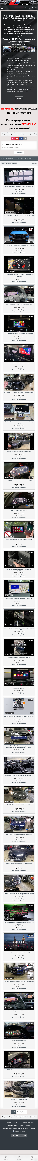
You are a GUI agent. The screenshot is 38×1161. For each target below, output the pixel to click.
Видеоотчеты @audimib (9, 163)
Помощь (25, 1128)
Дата (2, 158)
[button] (2, 7)
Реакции (20, 158)
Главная (32, 1128)
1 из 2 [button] (13, 1112)
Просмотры (28, 158)
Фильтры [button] (33, 163)
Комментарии (10, 158)
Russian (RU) (29, 1122)
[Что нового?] (36, 8)
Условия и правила (24, 1125)
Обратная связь (12, 1125)
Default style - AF (12, 1122)
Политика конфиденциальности (12, 1128)
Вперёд (19, 1112)
